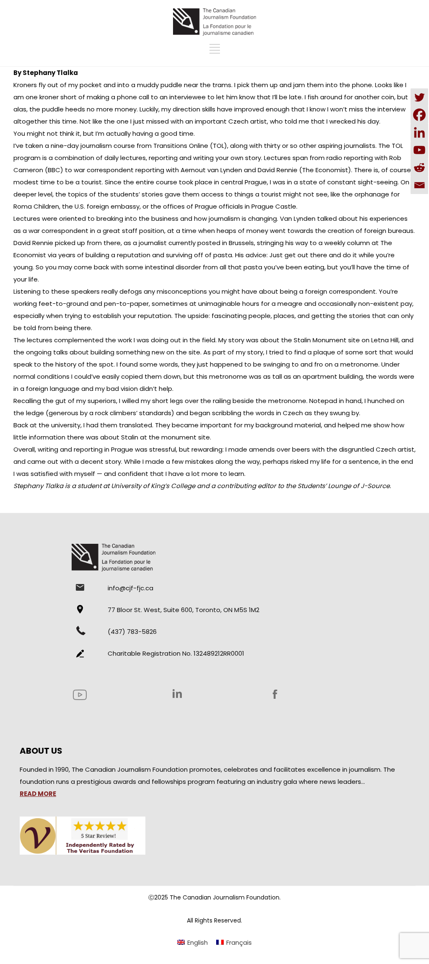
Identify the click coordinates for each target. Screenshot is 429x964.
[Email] (419, 185)
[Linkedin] (419, 132)
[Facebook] (419, 115)
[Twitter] (419, 97)
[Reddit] (419, 167)
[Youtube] (419, 150)
